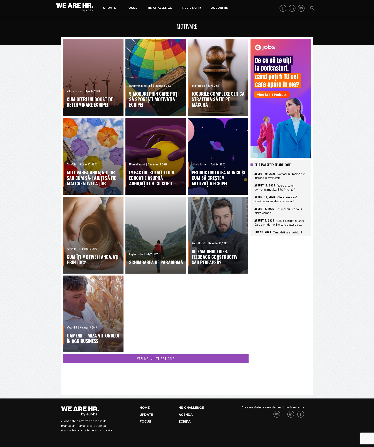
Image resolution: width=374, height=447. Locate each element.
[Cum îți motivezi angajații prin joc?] (93, 235)
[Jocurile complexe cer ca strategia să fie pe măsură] (218, 77)
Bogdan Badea (136, 254)
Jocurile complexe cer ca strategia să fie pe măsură (218, 99)
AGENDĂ (186, 415)
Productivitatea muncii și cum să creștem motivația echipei (218, 178)
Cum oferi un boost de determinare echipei (90, 101)
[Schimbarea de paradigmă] (155, 235)
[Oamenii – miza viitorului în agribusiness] (93, 314)
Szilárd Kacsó (198, 243)
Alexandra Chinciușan (139, 85)
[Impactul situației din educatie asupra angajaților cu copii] (155, 156)
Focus (131, 8)
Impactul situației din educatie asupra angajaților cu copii (151, 178)
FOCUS (145, 421)
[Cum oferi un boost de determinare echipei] (93, 77)
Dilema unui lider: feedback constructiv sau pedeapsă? (215, 257)
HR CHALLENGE (191, 408)
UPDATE (146, 415)
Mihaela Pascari (75, 91)
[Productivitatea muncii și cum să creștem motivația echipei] (218, 156)
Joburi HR (219, 8)
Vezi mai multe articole (156, 358)
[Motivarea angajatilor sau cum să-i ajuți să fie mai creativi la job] (93, 156)
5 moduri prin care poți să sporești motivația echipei (154, 99)
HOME (145, 408)
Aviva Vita (71, 164)
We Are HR (72, 327)
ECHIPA (185, 421)
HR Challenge (160, 8)
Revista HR (191, 8)
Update (109, 8)
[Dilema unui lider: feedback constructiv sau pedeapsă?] (218, 235)
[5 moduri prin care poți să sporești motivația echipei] (155, 77)
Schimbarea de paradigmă (156, 262)
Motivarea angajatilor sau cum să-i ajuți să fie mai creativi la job (91, 178)
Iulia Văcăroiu (198, 85)
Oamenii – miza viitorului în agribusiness (93, 338)
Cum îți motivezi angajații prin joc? (93, 259)
